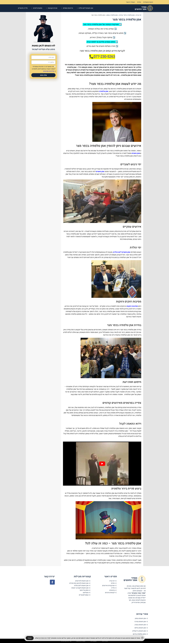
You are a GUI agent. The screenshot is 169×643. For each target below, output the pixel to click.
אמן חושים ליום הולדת (86, 8)
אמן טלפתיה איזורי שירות (127, 15)
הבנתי (30, 638)
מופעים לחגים (37, 8)
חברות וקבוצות (52, 8)
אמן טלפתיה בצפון (112, 15)
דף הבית (138, 15)
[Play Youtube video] (102, 464)
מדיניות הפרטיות (48, 71)
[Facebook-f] (52, 582)
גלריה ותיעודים (22, 8)
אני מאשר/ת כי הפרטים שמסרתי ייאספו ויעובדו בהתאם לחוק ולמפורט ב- (44, 68)
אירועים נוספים (68, 8)
